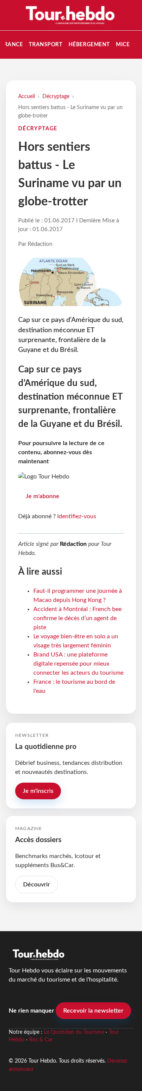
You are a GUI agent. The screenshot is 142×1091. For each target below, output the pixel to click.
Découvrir (36, 885)
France (12, 44)
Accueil (26, 96)
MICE (123, 44)
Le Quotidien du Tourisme (74, 1032)
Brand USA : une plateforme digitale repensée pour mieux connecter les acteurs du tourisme (78, 664)
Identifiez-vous (76, 516)
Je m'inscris (38, 791)
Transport (45, 44)
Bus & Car (41, 1040)
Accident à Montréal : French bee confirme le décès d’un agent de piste (77, 618)
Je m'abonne (42, 496)
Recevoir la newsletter (93, 1011)
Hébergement (89, 44)
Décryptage (55, 96)
